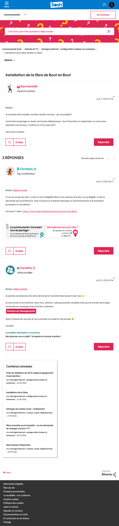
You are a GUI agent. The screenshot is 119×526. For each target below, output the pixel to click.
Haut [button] (8, 472)
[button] (9, 142)
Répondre (103, 142)
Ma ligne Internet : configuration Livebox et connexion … (69, 49)
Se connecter (103, 14)
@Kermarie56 (20, 190)
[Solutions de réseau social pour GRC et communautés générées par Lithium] (109, 473)
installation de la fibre (17, 392)
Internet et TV (31, 49)
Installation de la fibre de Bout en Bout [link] (23, 52)
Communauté (12, 14)
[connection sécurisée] (114, 158)
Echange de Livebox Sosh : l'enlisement (25, 409)
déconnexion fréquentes (18, 445)
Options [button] (8, 60)
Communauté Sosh (11, 49)
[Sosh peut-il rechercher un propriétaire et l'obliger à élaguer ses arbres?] (108, 158)
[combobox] (59, 31)
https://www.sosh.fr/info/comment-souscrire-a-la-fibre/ (50, 211)
